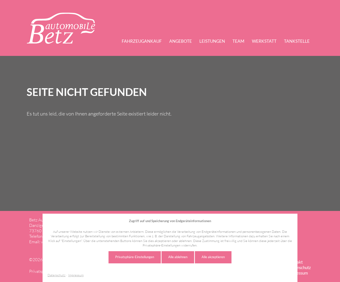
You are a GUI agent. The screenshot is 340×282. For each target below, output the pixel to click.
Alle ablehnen (177, 257)
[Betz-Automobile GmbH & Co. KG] (61, 28)
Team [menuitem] (238, 41)
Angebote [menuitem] (180, 41)
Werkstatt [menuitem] (264, 41)
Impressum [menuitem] (298, 273)
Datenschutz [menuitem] (299, 267)
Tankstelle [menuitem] (297, 41)
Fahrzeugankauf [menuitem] (142, 41)
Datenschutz (56, 275)
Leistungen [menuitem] (212, 41)
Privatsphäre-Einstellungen (134, 257)
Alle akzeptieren (213, 257)
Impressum (76, 275)
